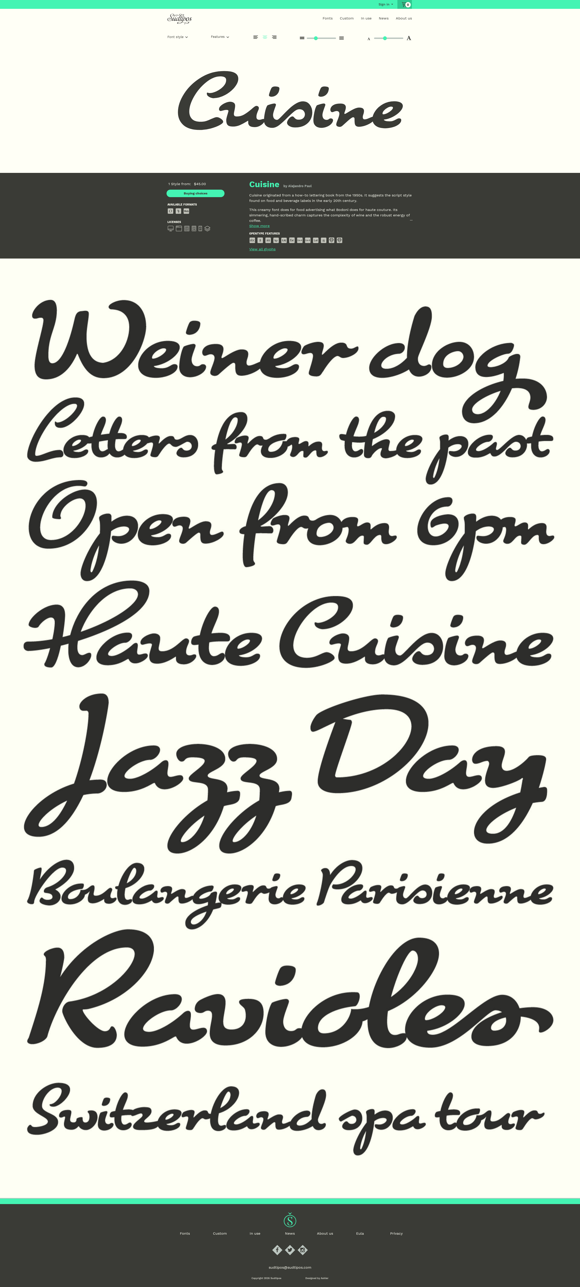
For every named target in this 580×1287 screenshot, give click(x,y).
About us (404, 18)
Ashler (325, 1278)
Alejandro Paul (300, 186)
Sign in (384, 4)
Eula (360, 1233)
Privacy (396, 1233)
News (384, 18)
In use (366, 18)
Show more (259, 226)
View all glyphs (262, 249)
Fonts (328, 18)
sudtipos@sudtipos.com (290, 1267)
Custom (347, 18)
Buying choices (196, 193)
